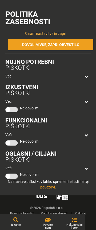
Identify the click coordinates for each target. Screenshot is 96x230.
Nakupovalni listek (74, 226)
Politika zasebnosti (54, 213)
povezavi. (48, 187)
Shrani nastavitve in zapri (45, 33)
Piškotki (80, 213)
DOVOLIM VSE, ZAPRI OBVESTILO (50, 45)
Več (8, 76)
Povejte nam (48, 226)
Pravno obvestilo (22, 213)
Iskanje (16, 225)
